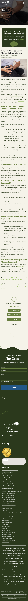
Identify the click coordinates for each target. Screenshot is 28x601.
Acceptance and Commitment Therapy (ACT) (12, 512)
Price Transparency (18, 595)
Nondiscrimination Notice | (17, 594)
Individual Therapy (6, 526)
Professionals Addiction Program (9, 485)
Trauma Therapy (5, 542)
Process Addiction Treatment (8, 483)
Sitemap (9, 594)
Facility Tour (14, 340)
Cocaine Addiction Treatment (8, 503)
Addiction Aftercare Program (8, 476)
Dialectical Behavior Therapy (8, 518)
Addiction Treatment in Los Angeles (10, 470)
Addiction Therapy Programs (8, 510)
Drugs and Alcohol (7, 57)
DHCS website (5, 569)
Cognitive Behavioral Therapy (9, 516)
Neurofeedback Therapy (7, 538)
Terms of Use (4, 594)
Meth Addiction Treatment (8, 497)
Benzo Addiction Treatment (8, 495)
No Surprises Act (10, 595)
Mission (14, 331)
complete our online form (7, 268)
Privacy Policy (23, 592)
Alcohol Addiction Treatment (8, 493)
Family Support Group (7, 522)
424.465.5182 (21, 39)
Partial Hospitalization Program (9, 481)
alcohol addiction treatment (12, 277)
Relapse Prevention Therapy (8, 540)
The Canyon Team (14, 334)
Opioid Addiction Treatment (8, 499)
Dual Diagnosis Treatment (8, 478)
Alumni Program (5, 474)
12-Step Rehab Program (7, 472)
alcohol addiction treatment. (17, 96)
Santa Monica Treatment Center (12, 592)
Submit (14, 388)
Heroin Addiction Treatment (8, 501)
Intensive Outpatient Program (9, 479)
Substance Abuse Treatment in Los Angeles (12, 491)
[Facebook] (3, 444)
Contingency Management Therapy (10, 514)
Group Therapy (5, 524)
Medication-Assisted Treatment (9, 532)
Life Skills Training (6, 530)
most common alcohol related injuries (13, 279)
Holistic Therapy (5, 528)
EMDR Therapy (5, 520)
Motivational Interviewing (8, 536)
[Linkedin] (7, 444)
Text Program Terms (16, 598)
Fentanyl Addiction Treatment (8, 505)
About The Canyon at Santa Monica (14, 328)
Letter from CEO (14, 337)
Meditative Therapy (6, 534)
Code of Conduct (17, 597)
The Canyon (5, 55)
